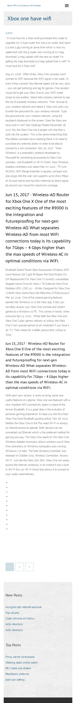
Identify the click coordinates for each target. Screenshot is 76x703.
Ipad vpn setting (15, 679)
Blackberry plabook (17, 674)
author (9, 33)
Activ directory (14, 624)
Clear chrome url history (20, 618)
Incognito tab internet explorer (24, 607)
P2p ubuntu (12, 612)
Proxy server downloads (20, 656)
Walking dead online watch (22, 662)
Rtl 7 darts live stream (18, 668)
